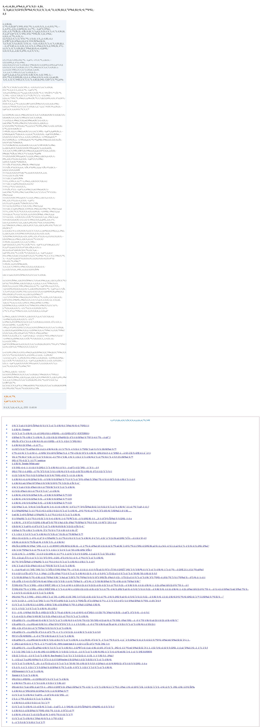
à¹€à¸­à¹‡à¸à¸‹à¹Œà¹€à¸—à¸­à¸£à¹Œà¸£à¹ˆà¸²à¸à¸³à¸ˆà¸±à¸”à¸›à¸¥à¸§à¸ (40, 679)
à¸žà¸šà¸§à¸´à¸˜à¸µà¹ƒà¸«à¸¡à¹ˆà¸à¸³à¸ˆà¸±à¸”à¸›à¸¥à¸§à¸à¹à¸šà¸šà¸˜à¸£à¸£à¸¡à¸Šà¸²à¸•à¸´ (48, 526)
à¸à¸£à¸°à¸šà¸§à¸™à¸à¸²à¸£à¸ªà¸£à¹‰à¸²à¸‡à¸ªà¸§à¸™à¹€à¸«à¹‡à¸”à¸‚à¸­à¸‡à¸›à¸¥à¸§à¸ (47, 475)
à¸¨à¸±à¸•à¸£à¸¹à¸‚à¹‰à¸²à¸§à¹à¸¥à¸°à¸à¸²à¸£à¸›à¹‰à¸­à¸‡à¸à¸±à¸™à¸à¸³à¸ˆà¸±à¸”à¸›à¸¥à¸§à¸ (50, 616)
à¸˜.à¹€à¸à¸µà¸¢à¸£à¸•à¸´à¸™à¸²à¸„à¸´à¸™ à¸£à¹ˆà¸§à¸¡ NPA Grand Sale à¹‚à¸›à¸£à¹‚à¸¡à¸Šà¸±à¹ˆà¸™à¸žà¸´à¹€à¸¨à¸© (61, 644)
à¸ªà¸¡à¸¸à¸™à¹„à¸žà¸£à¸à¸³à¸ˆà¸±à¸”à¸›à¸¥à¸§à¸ (31, 699)
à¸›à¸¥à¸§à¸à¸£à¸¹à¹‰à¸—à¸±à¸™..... (27, 445)
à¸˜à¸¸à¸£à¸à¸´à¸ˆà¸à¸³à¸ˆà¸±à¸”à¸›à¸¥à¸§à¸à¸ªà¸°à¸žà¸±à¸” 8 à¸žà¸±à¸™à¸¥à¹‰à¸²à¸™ (47, 534)
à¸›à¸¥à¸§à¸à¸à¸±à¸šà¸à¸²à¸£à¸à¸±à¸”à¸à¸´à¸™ (31, 703)
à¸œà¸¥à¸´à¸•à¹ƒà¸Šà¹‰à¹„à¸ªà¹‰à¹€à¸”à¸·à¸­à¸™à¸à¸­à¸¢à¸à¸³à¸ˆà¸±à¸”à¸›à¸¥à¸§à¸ (46, 514)
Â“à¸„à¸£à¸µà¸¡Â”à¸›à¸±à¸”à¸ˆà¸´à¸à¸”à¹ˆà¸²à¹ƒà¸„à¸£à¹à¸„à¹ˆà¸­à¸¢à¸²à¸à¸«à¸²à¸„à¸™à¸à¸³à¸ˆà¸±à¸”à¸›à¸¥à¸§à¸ (58, 558)
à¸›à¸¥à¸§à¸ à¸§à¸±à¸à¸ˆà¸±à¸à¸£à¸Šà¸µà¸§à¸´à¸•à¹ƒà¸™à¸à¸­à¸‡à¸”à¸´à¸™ (42, 714)
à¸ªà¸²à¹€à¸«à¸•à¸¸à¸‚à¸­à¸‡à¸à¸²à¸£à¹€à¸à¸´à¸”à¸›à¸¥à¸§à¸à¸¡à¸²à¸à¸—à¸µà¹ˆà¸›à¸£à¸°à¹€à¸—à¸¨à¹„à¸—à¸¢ (55, 467)
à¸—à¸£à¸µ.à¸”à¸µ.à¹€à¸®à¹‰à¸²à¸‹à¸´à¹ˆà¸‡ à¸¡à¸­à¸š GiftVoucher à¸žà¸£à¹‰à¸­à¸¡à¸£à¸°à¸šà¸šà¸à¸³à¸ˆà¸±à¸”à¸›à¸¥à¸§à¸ (62, 659)
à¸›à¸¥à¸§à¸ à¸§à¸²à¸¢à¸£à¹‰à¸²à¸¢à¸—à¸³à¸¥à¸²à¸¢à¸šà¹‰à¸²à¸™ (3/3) (42, 495)
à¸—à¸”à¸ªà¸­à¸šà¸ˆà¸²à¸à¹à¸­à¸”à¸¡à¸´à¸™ (28, 722)
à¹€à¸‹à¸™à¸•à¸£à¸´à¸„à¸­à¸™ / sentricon (29, 460)
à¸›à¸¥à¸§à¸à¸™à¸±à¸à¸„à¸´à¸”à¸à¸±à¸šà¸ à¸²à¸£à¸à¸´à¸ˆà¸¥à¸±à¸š (38, 683)
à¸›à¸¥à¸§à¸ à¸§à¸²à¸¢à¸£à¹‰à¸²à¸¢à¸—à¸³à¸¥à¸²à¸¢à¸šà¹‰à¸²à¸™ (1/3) (42, 503)
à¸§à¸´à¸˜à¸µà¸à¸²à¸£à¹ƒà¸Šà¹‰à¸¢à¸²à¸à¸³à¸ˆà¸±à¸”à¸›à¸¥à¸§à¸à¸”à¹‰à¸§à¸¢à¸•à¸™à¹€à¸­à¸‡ (50, 425)
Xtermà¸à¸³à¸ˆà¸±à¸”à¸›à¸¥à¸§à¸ (25, 675)
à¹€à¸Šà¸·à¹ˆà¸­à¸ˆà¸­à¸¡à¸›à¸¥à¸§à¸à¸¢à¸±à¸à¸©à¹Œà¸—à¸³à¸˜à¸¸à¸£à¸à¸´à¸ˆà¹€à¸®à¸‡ (47, 441)
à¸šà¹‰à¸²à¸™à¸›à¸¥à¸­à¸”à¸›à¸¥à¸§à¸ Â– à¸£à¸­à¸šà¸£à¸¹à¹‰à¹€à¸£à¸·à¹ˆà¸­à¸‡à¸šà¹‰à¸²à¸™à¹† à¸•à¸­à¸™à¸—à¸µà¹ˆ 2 (61, 437)
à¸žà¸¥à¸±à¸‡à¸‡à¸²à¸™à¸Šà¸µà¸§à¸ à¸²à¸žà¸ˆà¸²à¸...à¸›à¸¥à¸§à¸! (38, 542)
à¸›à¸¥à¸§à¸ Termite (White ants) (25, 463)
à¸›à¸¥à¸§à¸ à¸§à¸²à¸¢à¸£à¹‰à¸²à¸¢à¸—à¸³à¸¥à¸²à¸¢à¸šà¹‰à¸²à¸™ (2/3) (42, 499)
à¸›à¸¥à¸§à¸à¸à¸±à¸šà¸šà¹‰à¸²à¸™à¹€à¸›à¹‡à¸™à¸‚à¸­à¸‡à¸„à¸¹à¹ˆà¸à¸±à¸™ (43, 710)
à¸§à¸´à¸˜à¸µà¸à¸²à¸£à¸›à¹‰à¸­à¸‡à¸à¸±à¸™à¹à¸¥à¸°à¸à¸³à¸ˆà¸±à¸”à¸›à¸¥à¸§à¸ (43, 487)
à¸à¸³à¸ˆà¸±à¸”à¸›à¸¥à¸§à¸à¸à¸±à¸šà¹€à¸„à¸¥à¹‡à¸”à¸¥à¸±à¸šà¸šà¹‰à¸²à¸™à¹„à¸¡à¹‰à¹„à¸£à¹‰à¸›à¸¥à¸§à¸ (56, 604)
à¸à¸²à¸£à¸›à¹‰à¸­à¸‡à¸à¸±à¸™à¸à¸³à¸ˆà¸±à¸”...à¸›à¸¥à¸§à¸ (36, 491)
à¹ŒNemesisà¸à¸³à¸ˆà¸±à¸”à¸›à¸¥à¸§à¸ (28, 671)
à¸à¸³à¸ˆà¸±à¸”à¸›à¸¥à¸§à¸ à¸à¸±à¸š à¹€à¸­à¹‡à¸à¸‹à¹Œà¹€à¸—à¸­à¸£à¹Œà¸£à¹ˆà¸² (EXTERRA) (50, 433)
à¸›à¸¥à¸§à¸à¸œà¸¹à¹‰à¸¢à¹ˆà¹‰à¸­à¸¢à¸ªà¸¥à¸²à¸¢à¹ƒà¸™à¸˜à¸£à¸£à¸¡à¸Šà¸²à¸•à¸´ (46, 483)
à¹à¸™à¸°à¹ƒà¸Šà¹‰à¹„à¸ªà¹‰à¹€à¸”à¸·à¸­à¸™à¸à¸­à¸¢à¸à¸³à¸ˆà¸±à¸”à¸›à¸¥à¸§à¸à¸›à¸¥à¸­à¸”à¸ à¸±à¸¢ (53, 562)
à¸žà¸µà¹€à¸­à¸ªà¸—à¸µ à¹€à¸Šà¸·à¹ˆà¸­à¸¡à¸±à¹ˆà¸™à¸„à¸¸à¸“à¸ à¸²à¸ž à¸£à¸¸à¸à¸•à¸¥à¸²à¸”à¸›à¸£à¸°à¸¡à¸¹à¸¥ (56, 632)
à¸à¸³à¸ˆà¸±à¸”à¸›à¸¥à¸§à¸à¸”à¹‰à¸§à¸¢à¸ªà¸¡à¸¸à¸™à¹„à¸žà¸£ (37, 718)
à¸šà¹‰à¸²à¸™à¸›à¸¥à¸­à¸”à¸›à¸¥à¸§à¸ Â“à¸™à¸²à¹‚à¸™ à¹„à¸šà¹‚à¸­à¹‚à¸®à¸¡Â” (45, 530)
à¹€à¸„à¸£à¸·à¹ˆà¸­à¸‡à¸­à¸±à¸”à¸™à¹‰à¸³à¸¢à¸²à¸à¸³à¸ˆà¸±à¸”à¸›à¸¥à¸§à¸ (42, 628)
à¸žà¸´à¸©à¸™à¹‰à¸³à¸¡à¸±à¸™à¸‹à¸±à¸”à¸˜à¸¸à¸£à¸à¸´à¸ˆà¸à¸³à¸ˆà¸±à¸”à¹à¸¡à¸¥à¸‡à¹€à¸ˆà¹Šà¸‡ (52, 550)
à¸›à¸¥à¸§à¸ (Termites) (21, 429)
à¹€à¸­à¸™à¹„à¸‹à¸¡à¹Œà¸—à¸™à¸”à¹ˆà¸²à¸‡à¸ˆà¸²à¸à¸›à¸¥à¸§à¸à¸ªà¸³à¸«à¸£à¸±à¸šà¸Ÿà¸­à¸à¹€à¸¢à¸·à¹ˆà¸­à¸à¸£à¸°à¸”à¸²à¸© (62, 471)
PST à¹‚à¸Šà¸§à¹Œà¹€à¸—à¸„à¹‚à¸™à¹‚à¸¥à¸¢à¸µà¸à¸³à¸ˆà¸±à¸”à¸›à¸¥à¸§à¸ (43, 636)
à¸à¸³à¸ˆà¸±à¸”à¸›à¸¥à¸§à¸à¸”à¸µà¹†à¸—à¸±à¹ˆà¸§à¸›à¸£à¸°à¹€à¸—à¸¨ (40, 695)
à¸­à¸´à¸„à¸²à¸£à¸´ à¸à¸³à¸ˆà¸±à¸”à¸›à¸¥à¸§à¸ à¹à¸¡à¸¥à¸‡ (34, 608)
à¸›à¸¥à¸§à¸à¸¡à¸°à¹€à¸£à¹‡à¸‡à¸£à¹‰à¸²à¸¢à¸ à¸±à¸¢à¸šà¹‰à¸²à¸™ (40, 691)
